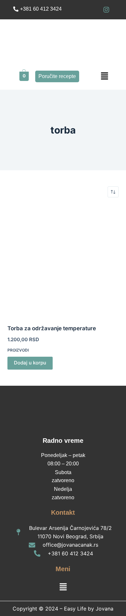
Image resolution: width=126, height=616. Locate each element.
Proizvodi (18, 350)
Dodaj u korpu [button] (30, 363)
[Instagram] (106, 9)
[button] (104, 76)
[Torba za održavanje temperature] (62, 260)
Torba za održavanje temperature (51, 328)
